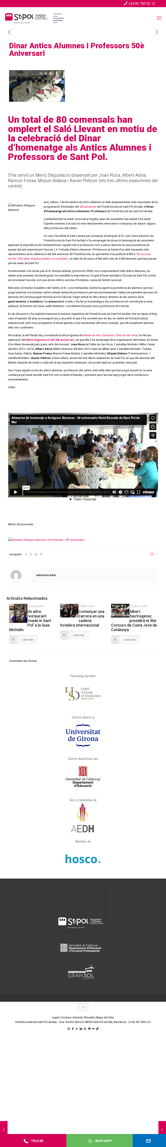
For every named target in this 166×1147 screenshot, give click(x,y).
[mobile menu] (159, 18)
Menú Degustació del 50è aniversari (50, 339)
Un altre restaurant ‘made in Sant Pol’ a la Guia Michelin (30, 620)
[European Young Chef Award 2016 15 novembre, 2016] (162, 1129)
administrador (46, 575)
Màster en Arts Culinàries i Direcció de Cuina (110, 335)
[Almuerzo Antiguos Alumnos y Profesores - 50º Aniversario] (46, 539)
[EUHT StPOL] (34, 18)
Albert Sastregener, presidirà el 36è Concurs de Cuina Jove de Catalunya (134, 620)
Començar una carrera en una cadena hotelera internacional (82, 618)
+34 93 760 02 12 (141, 4)
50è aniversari (87, 206)
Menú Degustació (52, 175)
